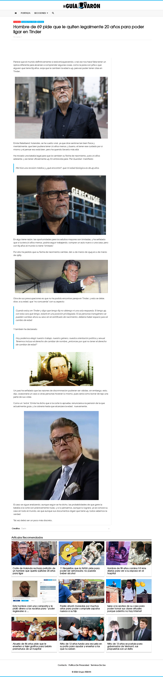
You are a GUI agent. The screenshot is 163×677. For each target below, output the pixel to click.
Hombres (17, 22)
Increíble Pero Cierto (29, 22)
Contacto (62, 665)
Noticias (40, 22)
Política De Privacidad (79, 665)
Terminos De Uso (98, 665)
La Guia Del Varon (81, 5)
